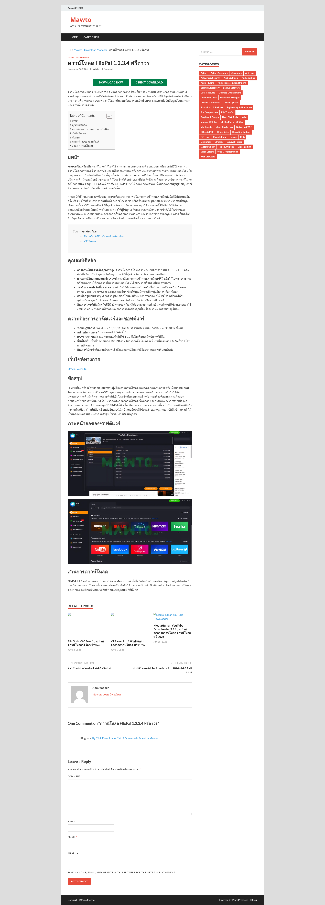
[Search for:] (228, 51)
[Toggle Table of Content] (108, 116)
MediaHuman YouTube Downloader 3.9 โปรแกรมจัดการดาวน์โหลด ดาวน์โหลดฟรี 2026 (172, 631)
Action (204, 73)
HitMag (253, 899)
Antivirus (249, 73)
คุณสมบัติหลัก (79, 125)
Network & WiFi (244, 127)
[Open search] (255, 37)
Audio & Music (231, 78)
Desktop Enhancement (230, 92)
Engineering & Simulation (239, 107)
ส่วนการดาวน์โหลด (82, 145)
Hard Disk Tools (230, 117)
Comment (75, 776)
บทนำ (75, 120)
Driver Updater (231, 102)
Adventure (236, 73)
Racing (233, 137)
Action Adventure (219, 73)
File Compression (209, 112)
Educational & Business (212, 107)
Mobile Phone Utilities (232, 122)
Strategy (219, 141)
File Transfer (227, 112)
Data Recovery (208, 92)
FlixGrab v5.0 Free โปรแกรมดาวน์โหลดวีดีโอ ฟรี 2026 (86, 643)
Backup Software (231, 87)
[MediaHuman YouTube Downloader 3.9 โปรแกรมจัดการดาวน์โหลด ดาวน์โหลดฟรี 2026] (173, 617)
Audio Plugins (207, 82)
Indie (244, 117)
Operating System (241, 132)
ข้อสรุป (76, 137)
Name (72, 821)
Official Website (77, 368)
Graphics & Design (210, 117)
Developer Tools (209, 97)
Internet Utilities (209, 122)
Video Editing (244, 146)
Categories (91, 37)
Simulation (206, 141)
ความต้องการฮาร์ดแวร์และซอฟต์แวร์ (92, 129)
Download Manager (95, 49)
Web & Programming (227, 151)
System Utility (208, 146)
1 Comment (107, 69)
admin (96, 69)
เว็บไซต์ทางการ (80, 133)
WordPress (238, 899)
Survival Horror (234, 141)
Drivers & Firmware (210, 102)
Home (74, 37)
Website (73, 852)
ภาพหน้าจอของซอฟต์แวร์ (85, 141)
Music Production (224, 127)
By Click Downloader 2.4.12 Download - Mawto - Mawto (125, 738)
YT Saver (89, 241)
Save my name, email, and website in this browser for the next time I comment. (122, 872)
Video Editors (207, 151)
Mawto (80, 19)
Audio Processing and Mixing (232, 82)
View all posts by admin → (108, 694)
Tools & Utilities (226, 146)
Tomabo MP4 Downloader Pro (103, 236)
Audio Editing (248, 78)
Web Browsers (208, 156)
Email (72, 837)
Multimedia (206, 127)
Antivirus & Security (210, 78)
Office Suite (223, 132)
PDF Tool (205, 137)
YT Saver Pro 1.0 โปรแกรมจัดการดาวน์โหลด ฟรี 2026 (128, 643)
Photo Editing (219, 137)
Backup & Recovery (210, 87)
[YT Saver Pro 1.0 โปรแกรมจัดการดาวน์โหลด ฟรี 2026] (130, 625)
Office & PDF (207, 132)
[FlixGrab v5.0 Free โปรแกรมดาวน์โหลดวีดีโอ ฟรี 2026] (87, 625)
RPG (242, 137)
